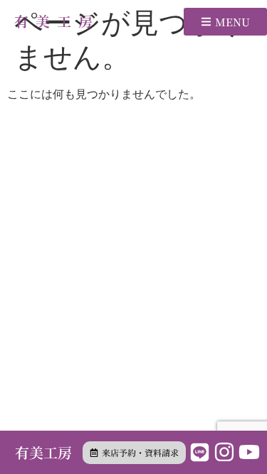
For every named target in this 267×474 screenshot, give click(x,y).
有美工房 (57, 21)
